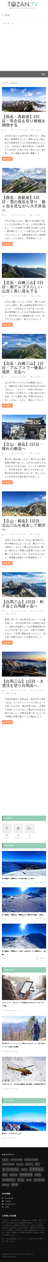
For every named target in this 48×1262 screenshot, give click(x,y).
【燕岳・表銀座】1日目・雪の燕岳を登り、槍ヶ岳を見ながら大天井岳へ (24, 203)
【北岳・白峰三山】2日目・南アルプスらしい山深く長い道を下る (23, 286)
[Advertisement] (24, 46)
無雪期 (38, 1175)
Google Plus (9, 1204)
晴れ (5, 1175)
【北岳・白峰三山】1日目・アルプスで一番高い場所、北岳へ (24, 367)
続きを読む (7, 159)
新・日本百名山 (11, 1169)
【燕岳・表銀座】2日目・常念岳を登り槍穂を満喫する (24, 120)
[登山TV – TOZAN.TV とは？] (24, 1118)
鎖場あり (6, 1184)
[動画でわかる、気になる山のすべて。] (23, 5)
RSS (6, 1207)
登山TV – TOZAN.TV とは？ (12, 1133)
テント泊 (20, 1164)
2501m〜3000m (31, 1159)
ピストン (29, 1164)
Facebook (8, 1198)
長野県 (15, 1185)
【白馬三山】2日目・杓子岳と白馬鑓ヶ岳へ (23, 604)
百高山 (21, 1180)
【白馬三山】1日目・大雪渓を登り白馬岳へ (23, 683)
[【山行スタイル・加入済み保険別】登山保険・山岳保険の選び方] (24, 1069)
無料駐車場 (26, 1174)
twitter (7, 1201)
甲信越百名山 (9, 1180)
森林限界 (13, 1175)
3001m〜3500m (8, 1164)
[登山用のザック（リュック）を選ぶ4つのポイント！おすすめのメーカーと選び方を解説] (24, 1028)
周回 (37, 1164)
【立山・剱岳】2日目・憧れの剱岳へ (23, 446)
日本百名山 (36, 1169)
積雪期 (29, 1180)
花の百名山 (39, 1180)
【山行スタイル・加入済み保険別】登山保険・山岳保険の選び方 (24, 1084)
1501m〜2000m (16, 1159)
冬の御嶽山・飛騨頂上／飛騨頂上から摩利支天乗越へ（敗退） (23, 915)
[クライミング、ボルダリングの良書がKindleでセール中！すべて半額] (24, 987)
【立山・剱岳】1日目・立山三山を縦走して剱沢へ (24, 525)
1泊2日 (5, 1160)
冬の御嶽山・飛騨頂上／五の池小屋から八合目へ (18, 878)
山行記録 (37, 130)
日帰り (24, 1169)
